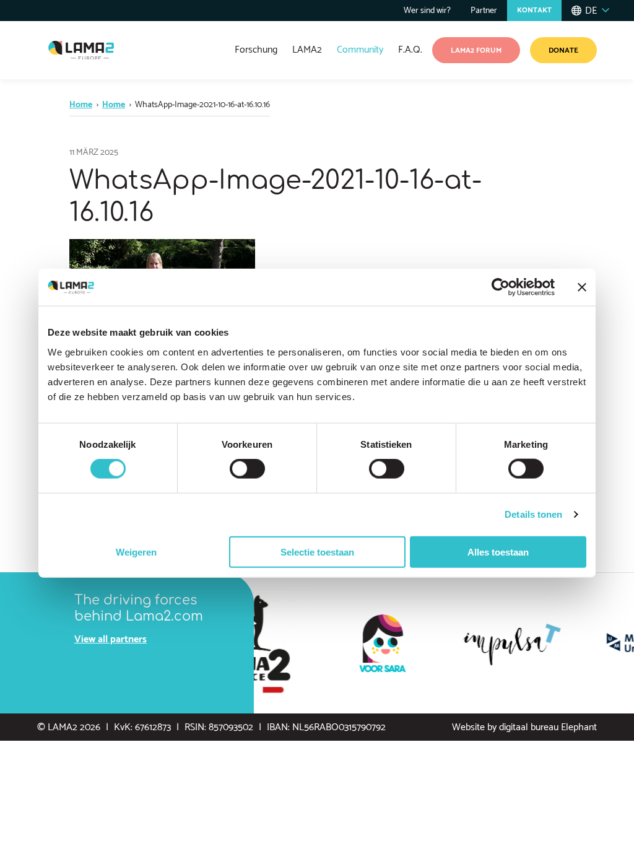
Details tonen (533, 514)
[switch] (247, 469)
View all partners (110, 639)
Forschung (256, 49)
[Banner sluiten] (582, 287)
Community (360, 49)
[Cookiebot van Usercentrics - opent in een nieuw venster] (500, 287)
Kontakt (534, 10)
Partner (484, 11)
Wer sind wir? (427, 11)
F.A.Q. (410, 49)
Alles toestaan (498, 551)
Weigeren (136, 551)
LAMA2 (307, 49)
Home (80, 105)
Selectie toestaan (317, 551)
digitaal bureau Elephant (548, 727)
